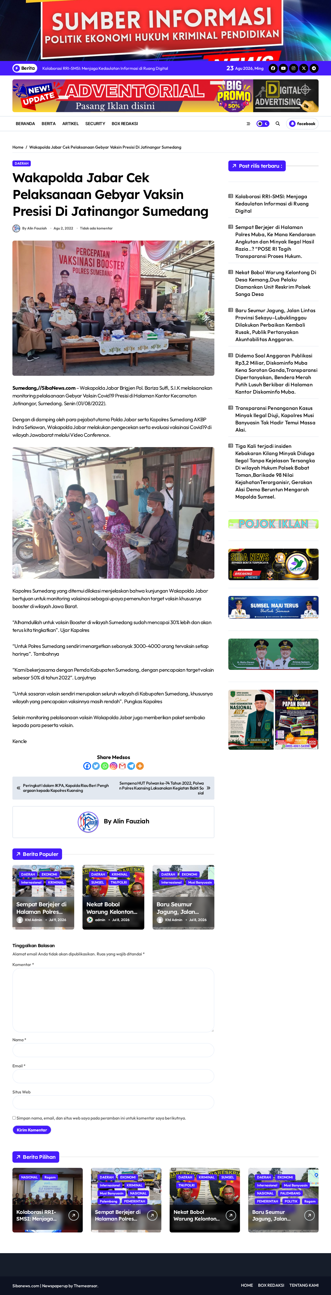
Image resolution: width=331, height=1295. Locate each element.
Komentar (23, 964)
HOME (247, 1285)
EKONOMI (49, 874)
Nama (19, 1039)
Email (19, 1065)
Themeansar (85, 1285)
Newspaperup (55, 1285)
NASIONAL (29, 1177)
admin (100, 919)
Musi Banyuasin (200, 882)
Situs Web (21, 1091)
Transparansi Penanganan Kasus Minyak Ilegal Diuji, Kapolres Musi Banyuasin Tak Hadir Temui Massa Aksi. (275, 419)
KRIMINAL (56, 882)
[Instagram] (113, 766)
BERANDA (25, 123)
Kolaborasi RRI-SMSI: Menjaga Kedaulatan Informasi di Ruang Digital (272, 203)
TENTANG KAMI (304, 1285)
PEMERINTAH (134, 1201)
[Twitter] (96, 766)
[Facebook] (87, 766)
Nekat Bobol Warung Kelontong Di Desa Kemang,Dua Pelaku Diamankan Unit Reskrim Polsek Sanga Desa (275, 283)
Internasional (31, 882)
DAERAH (21, 163)
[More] (140, 766)
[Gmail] (122, 766)
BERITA (49, 123)
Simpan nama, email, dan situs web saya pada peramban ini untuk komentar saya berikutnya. (101, 1118)
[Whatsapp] (105, 766)
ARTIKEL (70, 123)
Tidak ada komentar (96, 228)
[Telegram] (131, 766)
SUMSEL (97, 882)
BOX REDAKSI (125, 123)
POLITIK (291, 1201)
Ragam (50, 1177)
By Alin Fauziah (34, 228)
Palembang (108, 1201)
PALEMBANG (290, 1193)
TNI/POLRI (119, 882)
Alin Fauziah (131, 821)
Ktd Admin (33, 919)
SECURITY (95, 123)
